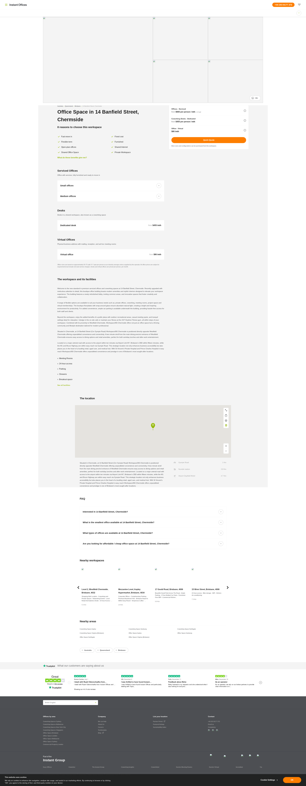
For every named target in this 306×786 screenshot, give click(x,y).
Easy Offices (47, 767)
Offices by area (49, 716)
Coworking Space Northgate (186, 629)
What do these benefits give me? (72, 158)
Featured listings (158, 724)
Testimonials (102, 730)
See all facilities (63, 385)
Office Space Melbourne (51, 739)
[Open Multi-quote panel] (299, 5)
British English (50, 702)
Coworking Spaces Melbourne (53, 724)
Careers (101, 727)
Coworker (72, 767)
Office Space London (50, 736)
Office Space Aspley (135, 633)
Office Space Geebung (184, 633)
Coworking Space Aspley (88, 629)
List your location (160, 716)
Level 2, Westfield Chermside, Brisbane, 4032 (95, 591)
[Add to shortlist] (298, 13)
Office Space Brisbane (50, 733)
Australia (60, 106)
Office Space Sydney (50, 741)
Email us (211, 724)
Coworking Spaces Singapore (53, 730)
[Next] (227, 587)
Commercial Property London (53, 744)
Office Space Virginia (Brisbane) (139, 637)
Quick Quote (208, 140)
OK (292, 780)
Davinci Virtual (214, 767)
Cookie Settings (268, 780)
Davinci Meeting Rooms (184, 767)
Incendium (239, 767)
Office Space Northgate (87, 637)
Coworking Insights (127, 767)
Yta (261, 767)
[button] (245, 111)
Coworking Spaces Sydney (52, 721)
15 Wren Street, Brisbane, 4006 (205, 589)
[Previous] (78, 587)
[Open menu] (6, 5)
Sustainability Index (159, 727)
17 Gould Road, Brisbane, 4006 (169, 589)
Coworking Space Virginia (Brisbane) (92, 633)
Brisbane (78, 106)
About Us (101, 724)
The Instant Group (98, 767)
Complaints (212, 727)
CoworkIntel (155, 767)
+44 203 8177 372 (214, 721)
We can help (102, 721)
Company (102, 716)
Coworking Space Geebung (138, 629)
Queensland (69, 106)
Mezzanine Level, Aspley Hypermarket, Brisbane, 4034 (131, 591)
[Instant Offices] (18, 5)
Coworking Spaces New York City (54, 727)
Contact (211, 716)
